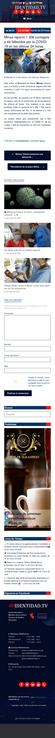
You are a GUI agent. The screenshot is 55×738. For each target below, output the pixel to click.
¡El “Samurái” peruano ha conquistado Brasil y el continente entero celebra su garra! (24, 570)
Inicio (11, 30)
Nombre (8, 344)
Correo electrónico (12, 355)
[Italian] (30, 3)
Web (6, 366)
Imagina (37, 718)
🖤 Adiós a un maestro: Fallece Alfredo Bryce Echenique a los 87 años (23, 563)
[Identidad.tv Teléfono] (38, 11)
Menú (29, 18)
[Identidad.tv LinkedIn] (27, 11)
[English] (20, 3)
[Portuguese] (34, 3)
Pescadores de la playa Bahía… (27, 166)
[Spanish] (40, 3)
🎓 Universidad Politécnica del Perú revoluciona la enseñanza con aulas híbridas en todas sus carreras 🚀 (27, 554)
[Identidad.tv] (27, 7)
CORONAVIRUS (22, 140)
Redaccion (44, 77)
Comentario (9, 313)
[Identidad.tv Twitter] (21, 11)
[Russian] (37, 3)
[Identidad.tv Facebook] (16, 11)
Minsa (42, 140)
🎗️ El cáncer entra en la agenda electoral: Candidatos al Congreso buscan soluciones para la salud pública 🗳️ (27, 545)
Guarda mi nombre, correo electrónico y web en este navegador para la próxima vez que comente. (39, 381)
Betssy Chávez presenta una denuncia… (27, 155)
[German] (27, 3)
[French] (23, 3)
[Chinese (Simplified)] (17, 3)
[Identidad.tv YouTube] (33, 11)
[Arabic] (13, 3)
